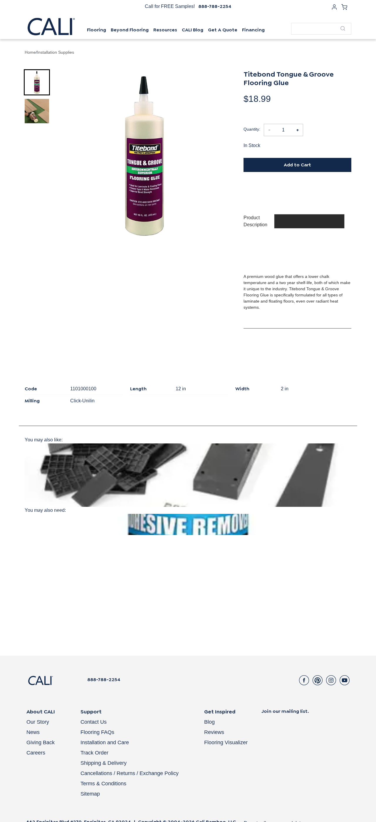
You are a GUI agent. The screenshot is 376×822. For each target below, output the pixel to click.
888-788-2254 (214, 6)
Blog (209, 722)
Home (30, 52)
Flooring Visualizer (226, 742)
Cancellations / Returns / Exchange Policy (129, 773)
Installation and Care (104, 742)
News (33, 732)
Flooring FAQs (97, 732)
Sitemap (90, 794)
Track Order (94, 753)
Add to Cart (297, 165)
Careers (35, 753)
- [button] (269, 130)
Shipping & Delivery (103, 763)
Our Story (37, 722)
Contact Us (93, 722)
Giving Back (40, 742)
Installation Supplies (55, 52)
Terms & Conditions (103, 783)
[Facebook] (304, 680)
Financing (253, 30)
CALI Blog (192, 30)
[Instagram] (331, 680)
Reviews (214, 732)
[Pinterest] (318, 680)
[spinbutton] (283, 130)
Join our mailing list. (285, 711)
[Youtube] (345, 680)
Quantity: (252, 129)
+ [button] (297, 130)
